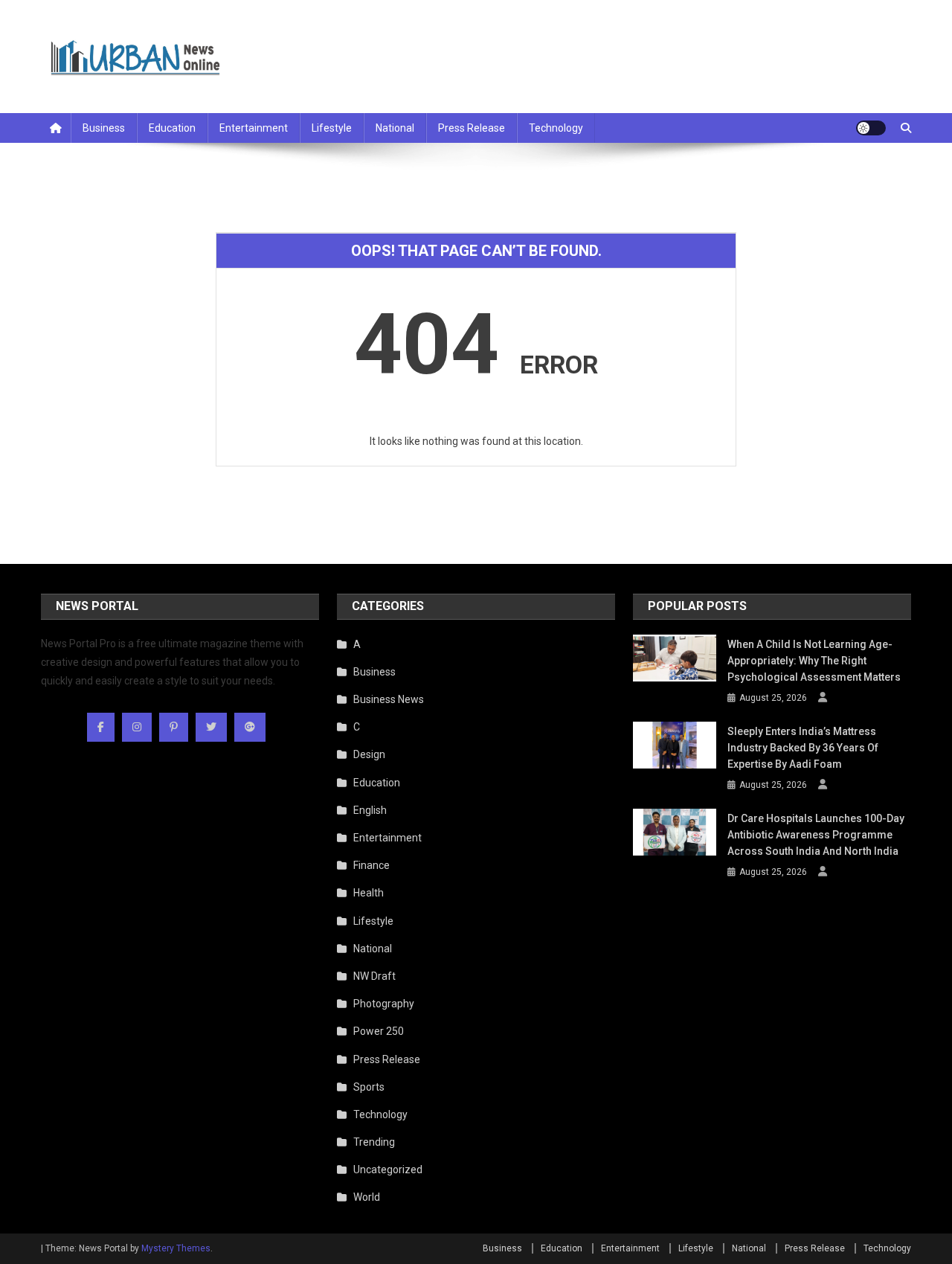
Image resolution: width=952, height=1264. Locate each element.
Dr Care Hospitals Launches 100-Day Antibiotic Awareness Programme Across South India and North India (815, 834)
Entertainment (253, 128)
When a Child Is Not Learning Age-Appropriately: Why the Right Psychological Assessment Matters (814, 660)
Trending (374, 1142)
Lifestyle (332, 128)
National (395, 128)
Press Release (471, 128)
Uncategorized (387, 1169)
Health (368, 893)
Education (172, 128)
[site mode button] (871, 128)
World (366, 1197)
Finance (371, 865)
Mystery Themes (175, 1248)
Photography (383, 1004)
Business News (388, 699)
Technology (556, 128)
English (370, 810)
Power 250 (378, 1031)
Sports (369, 1087)
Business (104, 128)
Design (369, 754)
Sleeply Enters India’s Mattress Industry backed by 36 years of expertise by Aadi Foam (802, 747)
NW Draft (374, 976)
